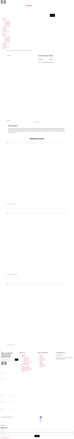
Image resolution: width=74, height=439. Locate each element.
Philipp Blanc (7, 22)
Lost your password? (5, 437)
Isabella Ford (7, 23)
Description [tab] (37, 121)
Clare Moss (7, 26)
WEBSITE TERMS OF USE (27, 369)
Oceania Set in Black (11, 204)
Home (7, 50)
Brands (4, 19)
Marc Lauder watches (28, 361)
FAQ (22, 365)
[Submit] (16, 360)
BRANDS (23, 356)
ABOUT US (24, 355)
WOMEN (41, 356)
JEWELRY (42, 357)
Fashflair (28, 5)
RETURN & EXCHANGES (26, 368)
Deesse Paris (26, 362)
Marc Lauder (7, 25)
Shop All (4, 18)
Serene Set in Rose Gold (12, 274)
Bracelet (20, 50)
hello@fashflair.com (60, 356)
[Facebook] (5, 2)
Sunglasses (5, 29)
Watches (4, 27)
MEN (41, 355)
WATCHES (42, 360)
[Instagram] (2, 2)
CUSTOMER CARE (25, 364)
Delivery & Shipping (26, 366)
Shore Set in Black (11, 344)
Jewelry (4, 30)
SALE (4, 32)
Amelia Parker (8, 21)
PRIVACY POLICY (25, 370)
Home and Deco (6, 31)
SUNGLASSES (43, 359)
